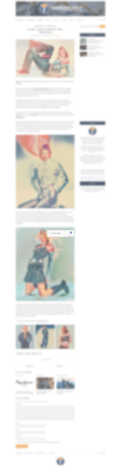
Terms (72, 236)
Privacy (69, 236)
